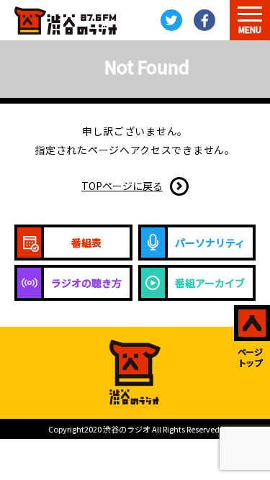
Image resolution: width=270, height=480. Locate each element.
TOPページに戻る (122, 185)
